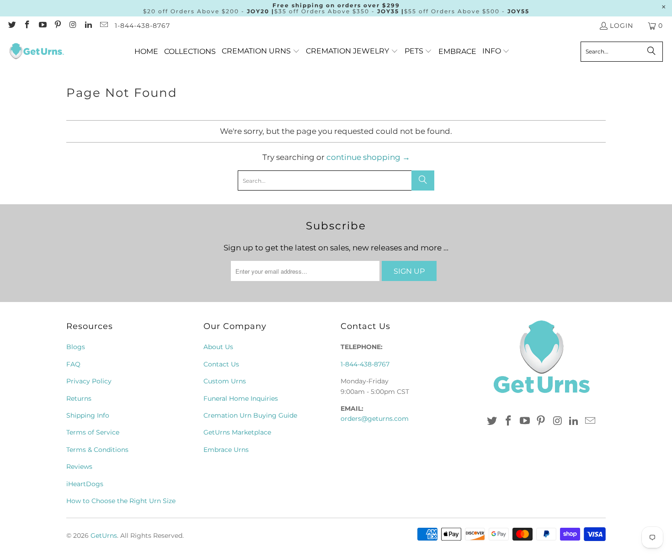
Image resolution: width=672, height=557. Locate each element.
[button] (261, 51)
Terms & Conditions (97, 450)
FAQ (73, 364)
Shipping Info (87, 415)
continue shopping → (368, 157)
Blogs (75, 347)
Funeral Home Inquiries (240, 398)
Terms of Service (92, 432)
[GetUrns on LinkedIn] (88, 25)
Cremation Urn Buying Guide (250, 415)
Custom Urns (224, 381)
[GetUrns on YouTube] (42, 25)
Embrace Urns (226, 450)
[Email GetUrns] (103, 25)
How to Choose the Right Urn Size (121, 501)
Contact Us (221, 364)
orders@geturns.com (375, 418)
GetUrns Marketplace (237, 432)
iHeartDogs (84, 484)
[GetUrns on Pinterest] (57, 25)
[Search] (651, 52)
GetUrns (104, 535)
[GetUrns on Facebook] (27, 25)
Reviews (79, 466)
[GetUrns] (36, 51)
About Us (218, 347)
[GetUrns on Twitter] (11, 25)
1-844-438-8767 (142, 25)
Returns (78, 398)
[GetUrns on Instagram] (72, 25)
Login (621, 25)
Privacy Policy (89, 381)
